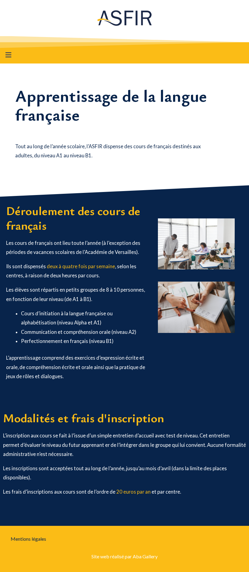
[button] (8, 54)
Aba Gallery (145, 556)
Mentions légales (28, 539)
